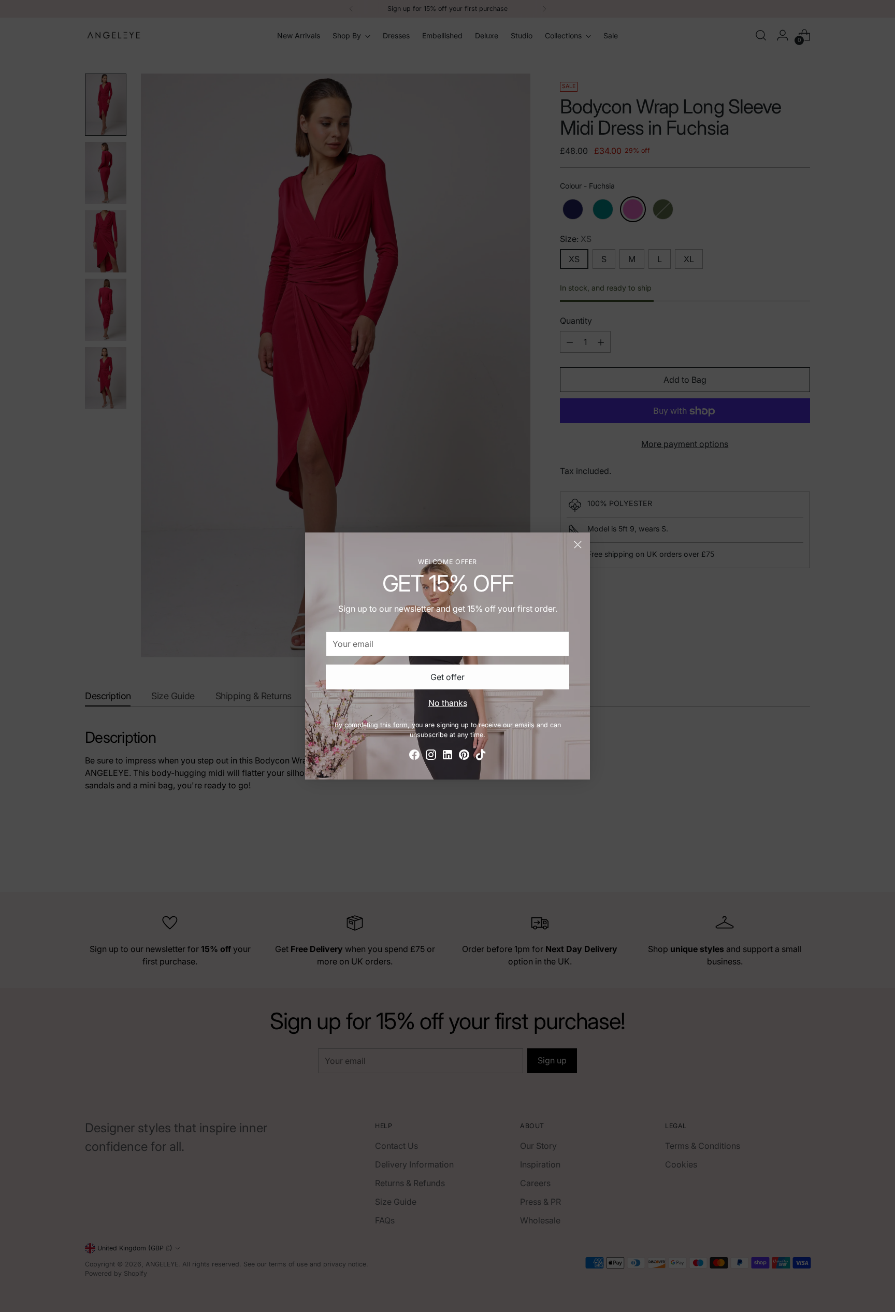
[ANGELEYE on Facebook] (414, 756)
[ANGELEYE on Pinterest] (464, 756)
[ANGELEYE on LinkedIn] (447, 756)
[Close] (578, 545)
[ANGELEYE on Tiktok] (480, 756)
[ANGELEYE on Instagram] (431, 756)
